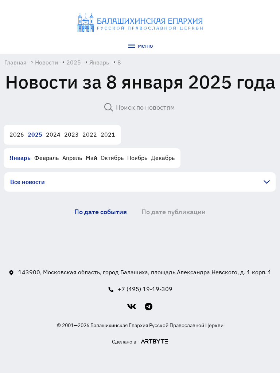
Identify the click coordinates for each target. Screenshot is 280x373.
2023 (71, 134)
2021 (108, 134)
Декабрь (163, 157)
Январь (20, 157)
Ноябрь (137, 157)
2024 (53, 134)
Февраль (46, 157)
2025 (35, 134)
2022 (89, 134)
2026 (16, 134)
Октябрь (112, 157)
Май (91, 157)
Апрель (72, 157)
